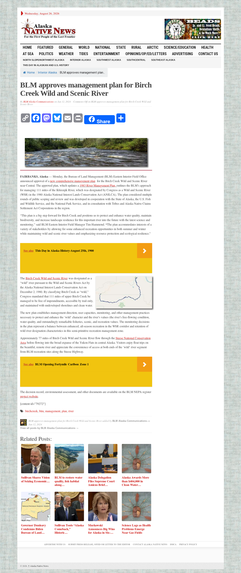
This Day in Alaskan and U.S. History (46, 65)
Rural (136, 47)
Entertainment (107, 54)
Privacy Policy (188, 544)
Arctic (152, 47)
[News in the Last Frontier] (49, 29)
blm (41, 411)
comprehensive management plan (75, 181)
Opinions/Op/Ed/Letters (146, 54)
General (66, 47)
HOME (27, 47)
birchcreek (31, 411)
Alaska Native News (38, 565)
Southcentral (136, 60)
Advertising (182, 54)
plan (64, 411)
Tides (83, 54)
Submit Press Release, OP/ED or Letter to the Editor (99, 544)
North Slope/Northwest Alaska (43, 60)
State (121, 47)
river (71, 411)
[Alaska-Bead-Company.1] (193, 28)
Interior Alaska (80, 60)
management (52, 411)
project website (29, 396)
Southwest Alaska (109, 60)
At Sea (28, 54)
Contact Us (208, 54)
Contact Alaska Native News (150, 544)
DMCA (173, 544)
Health (207, 47)
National (103, 47)
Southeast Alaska (163, 60)
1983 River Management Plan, (98, 185)
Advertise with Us (54, 544)
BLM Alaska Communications (38, 101)
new (53, 181)
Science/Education (180, 47)
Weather (66, 54)
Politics (46, 54)
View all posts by (30, 428)
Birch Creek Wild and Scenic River (47, 278)
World (84, 47)
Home (31, 72)
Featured (45, 47)
